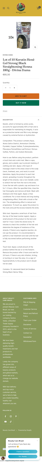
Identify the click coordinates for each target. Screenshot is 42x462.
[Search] (8, 8)
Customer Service (30, 309)
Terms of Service (29, 329)
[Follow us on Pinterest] (16, 416)
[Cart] (38, 8)
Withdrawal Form (29, 341)
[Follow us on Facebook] (5, 416)
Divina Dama (8, 55)
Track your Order (29, 320)
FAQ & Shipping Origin (29, 303)
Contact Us (27, 333)
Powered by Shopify (25, 430)
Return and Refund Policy (30, 314)
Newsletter (27, 337)
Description (8, 120)
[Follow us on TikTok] (10, 421)
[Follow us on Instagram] (10, 416)
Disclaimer (27, 324)
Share (5, 111)
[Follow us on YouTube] (5, 421)
